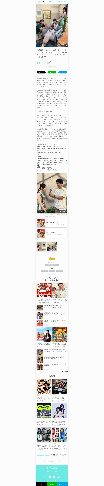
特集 (58, 474)
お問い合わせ (54, 480)
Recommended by (58, 371)
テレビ (44, 270)
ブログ (59, 270)
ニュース (54, 2)
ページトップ (52, 461)
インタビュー (65, 2)
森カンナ (55, 264)
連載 (59, 2)
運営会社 (49, 480)
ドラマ (52, 270)
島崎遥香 (48, 264)
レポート (54, 474)
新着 (50, 2)
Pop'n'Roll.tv (52, 274)
